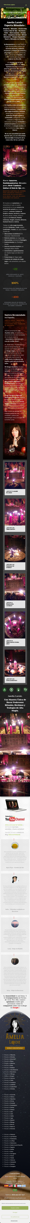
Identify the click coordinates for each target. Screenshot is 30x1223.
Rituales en (9, 1055)
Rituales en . (9, 1078)
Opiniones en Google (11, 198)
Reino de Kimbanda (14, 835)
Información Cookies (14, 1220)
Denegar (15, 1212)
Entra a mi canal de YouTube (13, 825)
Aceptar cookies (15, 1208)
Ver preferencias (15, 1217)
